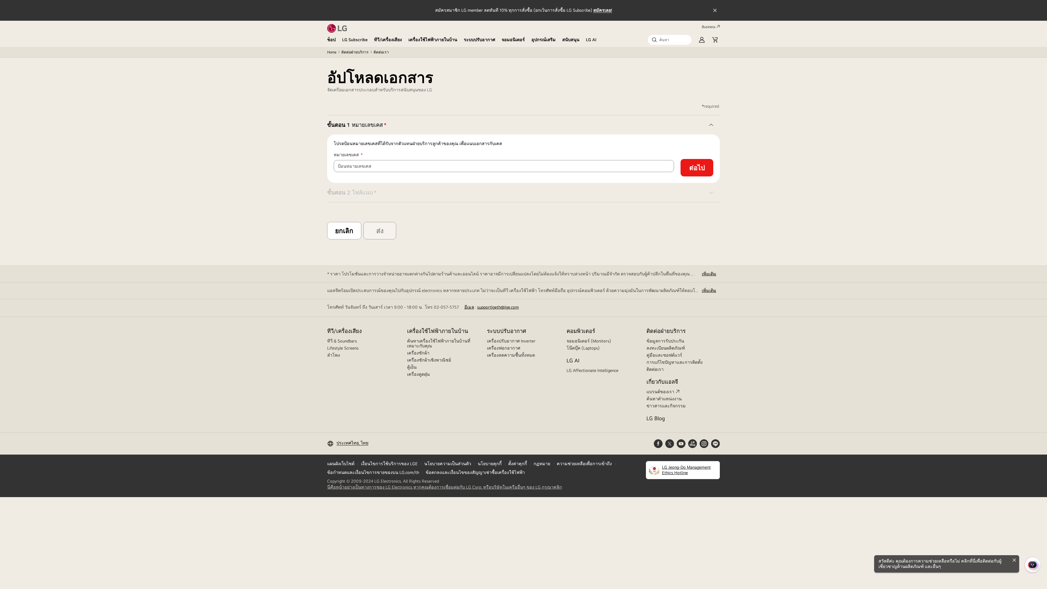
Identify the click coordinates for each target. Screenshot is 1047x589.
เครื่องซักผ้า (418, 353)
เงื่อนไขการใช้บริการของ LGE (389, 463)
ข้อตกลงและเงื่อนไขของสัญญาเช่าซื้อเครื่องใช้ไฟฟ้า (475, 472)
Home (331, 52)
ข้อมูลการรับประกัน (665, 341)
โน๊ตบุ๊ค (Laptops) (583, 348)
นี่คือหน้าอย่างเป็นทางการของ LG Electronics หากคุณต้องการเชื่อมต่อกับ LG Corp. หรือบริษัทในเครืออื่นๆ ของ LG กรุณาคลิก (444, 487)
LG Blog (655, 418)
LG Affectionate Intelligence (592, 370)
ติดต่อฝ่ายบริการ (355, 52)
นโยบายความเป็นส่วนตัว (447, 463)
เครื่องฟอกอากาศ (503, 348)
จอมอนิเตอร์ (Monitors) (589, 341)
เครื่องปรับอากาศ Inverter (511, 341)
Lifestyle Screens (343, 348)
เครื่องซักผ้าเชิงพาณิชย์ (429, 360)
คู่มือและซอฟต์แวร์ (664, 355)
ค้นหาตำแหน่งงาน (664, 398)
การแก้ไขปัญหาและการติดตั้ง (674, 362)
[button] (669, 40)
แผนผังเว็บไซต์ (340, 463)
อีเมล (469, 307)
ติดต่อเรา (381, 52)
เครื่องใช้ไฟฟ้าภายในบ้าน (432, 39)
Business (708, 27)
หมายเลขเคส (356, 155)
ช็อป (331, 39)
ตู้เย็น (412, 367)
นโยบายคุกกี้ (490, 463)
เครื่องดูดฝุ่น (418, 374)
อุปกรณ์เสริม (543, 39)
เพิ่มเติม (709, 274)
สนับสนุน (570, 39)
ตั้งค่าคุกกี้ (517, 463)
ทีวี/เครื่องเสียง (388, 39)
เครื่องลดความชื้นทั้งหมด (511, 355)
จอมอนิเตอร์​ (513, 39)
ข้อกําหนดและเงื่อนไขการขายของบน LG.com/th (373, 472)
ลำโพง (333, 355)
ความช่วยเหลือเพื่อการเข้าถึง (584, 463)
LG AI (591, 39)
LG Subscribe (355, 39)
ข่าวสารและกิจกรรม (666, 405)
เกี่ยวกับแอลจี (662, 381)
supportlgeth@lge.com (498, 307)
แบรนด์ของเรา (660, 391)
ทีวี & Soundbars (342, 341)
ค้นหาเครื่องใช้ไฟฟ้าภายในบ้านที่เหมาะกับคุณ (438, 343)
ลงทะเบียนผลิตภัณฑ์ (665, 348)
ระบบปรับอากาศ (479, 39)
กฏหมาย (542, 463)
